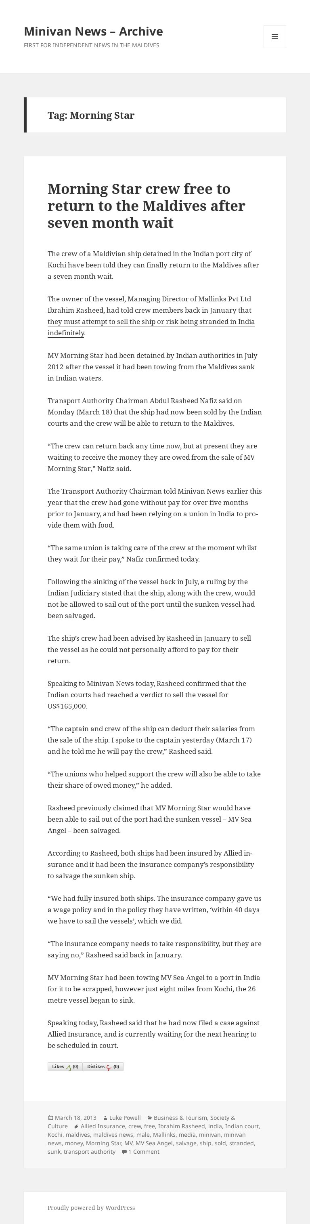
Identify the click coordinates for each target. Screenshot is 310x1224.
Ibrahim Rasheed (181, 1126)
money (74, 1143)
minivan (210, 1134)
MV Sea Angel (154, 1143)
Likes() (65, 1066)
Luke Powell (125, 1117)
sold (220, 1143)
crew (134, 1126)
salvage (186, 1143)
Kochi (55, 1134)
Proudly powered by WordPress (91, 1207)
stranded (241, 1143)
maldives (78, 1134)
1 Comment (143, 1151)
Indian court (242, 1126)
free (149, 1126)
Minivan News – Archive (93, 31)
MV (128, 1143)
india (215, 1126)
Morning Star (103, 1143)
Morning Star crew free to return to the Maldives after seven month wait (146, 205)
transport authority (89, 1151)
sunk (54, 1151)
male (143, 1134)
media (187, 1134)
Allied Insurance (103, 1126)
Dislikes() (103, 1066)
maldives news (113, 1134)
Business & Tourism (180, 1117)
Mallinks (164, 1134)
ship (206, 1143)
